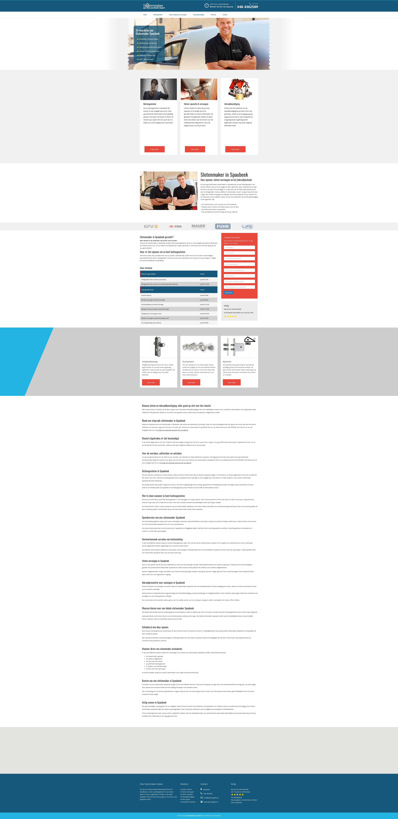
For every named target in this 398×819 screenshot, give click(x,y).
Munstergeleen (236, 800)
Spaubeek (238, 802)
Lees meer (154, 149)
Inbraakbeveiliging (198, 14)
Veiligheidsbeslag (150, 361)
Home (145, 14)
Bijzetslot (227, 361)
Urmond (244, 800)
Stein (249, 800)
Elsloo (233, 802)
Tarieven (213, 14)
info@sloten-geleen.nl (211, 798)
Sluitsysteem (188, 361)
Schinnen (254, 800)
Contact (225, 14)
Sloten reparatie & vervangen (178, 14)
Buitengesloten (158, 14)
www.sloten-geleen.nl (210, 802)
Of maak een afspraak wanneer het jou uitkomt (172, 430)
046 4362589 (247, 6)
